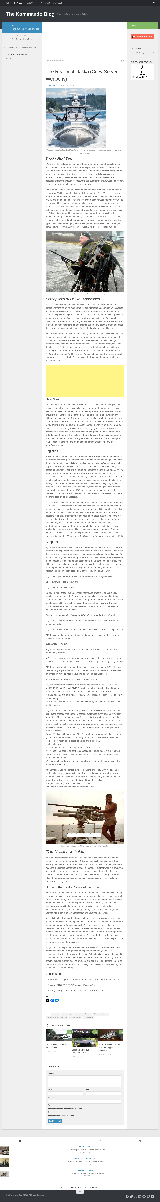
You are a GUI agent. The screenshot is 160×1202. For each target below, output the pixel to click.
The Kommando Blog (30, 14)
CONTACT (57, 3)
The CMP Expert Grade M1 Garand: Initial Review (85, 1150)
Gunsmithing (86, 1159)
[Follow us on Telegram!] (29, 29)
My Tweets (10, 58)
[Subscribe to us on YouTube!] (37, 29)
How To (95, 1159)
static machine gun (75, 1017)
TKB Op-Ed (52, 85)
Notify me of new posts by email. (61, 1115)
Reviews (89, 1147)
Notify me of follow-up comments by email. (65, 1108)
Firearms (51, 61)
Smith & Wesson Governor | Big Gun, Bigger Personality (109, 1048)
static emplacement (53, 1017)
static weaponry (88, 1017)
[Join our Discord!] (26, 29)
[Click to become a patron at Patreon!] (142, 40)
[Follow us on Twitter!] (18, 29)
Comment (52, 1073)
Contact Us (94, 1188)
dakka (96, 1014)
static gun (64, 1017)
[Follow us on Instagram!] (22, 29)
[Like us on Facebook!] (14, 29)
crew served (56, 1014)
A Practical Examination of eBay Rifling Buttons (86, 1162)
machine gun (104, 1014)
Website (51, 1097)
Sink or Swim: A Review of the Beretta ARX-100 (85, 1173)
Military (61, 61)
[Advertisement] (84, 39)
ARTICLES (17, 3)
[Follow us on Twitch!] (33, 29)
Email (89, 1089)
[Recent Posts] (60, 1140)
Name (51, 1089)
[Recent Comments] (100, 1140)
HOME (7, 3)
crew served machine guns (83, 1014)
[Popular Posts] (20, 1140)
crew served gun (67, 1014)
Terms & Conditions (78, 1188)
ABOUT (30, 3)
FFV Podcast (44, 3)
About (63, 1188)
